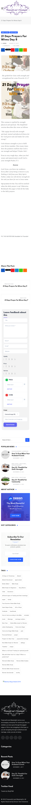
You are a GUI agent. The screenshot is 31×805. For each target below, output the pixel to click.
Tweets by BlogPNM (7, 791)
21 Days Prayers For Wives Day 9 (15, 286)
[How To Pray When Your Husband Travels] (5, 454)
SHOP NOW (15, 515)
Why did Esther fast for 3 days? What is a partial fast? (14, 656)
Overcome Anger (20, 627)
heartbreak (13, 611)
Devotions (23, 463)
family (9, 599)
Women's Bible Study (8, 661)
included (26, 615)
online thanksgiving (7, 627)
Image (5, 410)
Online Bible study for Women (18, 623)
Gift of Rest (18, 607)
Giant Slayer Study (7, 607)
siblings (23, 643)
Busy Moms (22, 588)
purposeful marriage (22, 639)
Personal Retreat (7, 635)
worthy (18, 672)
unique (11, 646)
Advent (19, 576)
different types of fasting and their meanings (15, 595)
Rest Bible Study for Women (10, 643)
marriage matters (20, 619)
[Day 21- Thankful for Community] (5, 481)
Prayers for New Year (8, 639)
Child (3, 591)
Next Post (23, 298)
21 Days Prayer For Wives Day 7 (16, 300)
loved (3, 619)
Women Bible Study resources (10, 668)
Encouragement (17, 451)
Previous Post (9, 284)
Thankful (4, 646)
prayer (16, 635)
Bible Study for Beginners (9, 588)
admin (4, 43)
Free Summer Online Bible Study (11, 603)
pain (22, 631)
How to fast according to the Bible (12, 615)
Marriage (25, 451)
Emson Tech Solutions (21, 802)
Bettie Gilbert (5, 584)
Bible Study (15, 463)
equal (3, 599)
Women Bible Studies (22, 661)
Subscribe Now (15, 559)
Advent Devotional (7, 580)
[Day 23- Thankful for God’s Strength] (5, 467)
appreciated (18, 580)
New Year (5, 623)
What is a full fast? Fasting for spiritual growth (15, 650)
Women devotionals (7, 672)
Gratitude (4, 611)
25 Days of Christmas (8, 576)
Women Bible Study (7, 665)
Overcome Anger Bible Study (10, 631)
